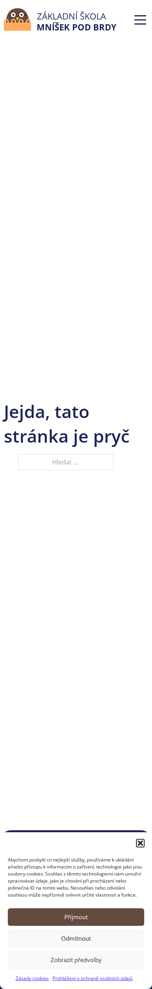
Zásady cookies (32, 978)
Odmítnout (76, 938)
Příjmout (76, 917)
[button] (140, 843)
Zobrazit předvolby (76, 960)
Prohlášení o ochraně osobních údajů (93, 978)
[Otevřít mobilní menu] (140, 20)
